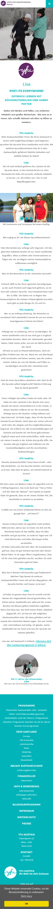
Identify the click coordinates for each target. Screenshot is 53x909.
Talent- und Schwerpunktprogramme (26, 714)
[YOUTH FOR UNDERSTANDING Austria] (3, 3)
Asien (26, 748)
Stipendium (26, 780)
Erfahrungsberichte (26, 770)
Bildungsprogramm (26, 804)
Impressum (26, 811)
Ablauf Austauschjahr (26, 765)
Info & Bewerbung (26, 786)
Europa (26, 736)
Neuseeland (26, 760)
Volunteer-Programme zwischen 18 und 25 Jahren (26, 722)
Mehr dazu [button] (26, 896)
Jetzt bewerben (26, 790)
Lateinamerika (26, 744)
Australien (27, 756)
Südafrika (26, 752)
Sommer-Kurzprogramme (26, 726)
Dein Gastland (26, 731)
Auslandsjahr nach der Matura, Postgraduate (26, 718)
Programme (26, 705)
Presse (26, 823)
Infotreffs (26, 798)
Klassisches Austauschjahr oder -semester (26, 710)
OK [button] (26, 904)
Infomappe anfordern (26, 794)
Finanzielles (26, 776)
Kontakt (26, 856)
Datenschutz (26, 817)
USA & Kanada (26, 740)
